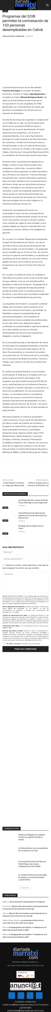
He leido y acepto (23, 643)
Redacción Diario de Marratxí (13, 36)
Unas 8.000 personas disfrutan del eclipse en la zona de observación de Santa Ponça (32, 515)
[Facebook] (12, 468)
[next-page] (8, 538)
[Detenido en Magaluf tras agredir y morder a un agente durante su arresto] (9, 838)
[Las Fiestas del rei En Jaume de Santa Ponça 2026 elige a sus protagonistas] (9, 504)
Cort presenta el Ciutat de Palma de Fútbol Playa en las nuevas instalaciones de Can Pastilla (32, 864)
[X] (18, 468)
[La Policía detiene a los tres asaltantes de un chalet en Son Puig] (9, 852)
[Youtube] (39, 995)
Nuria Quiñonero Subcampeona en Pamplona (27, 902)
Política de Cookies (37, 965)
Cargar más (25, 888)
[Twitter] (21, 995)
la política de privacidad (30, 643)
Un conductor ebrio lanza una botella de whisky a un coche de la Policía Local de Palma (32, 877)
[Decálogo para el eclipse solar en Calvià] (9, 529)
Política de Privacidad (23, 965)
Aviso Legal (11, 965)
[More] (24, 468)
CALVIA (5, 11)
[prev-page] (4, 538)
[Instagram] (30, 995)
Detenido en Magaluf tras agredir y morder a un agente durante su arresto (31, 837)
